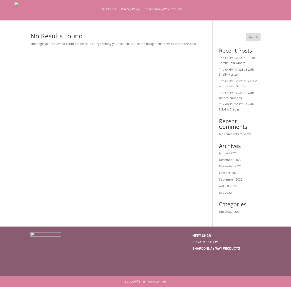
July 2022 (225, 193)
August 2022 (228, 186)
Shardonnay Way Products (163, 9)
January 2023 (228, 153)
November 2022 (230, 166)
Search (253, 37)
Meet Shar (109, 9)
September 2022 (230, 179)
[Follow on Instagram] (42, 265)
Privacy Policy (130, 9)
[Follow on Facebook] (33, 265)
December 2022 (230, 160)
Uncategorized (229, 212)
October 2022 (228, 173)
